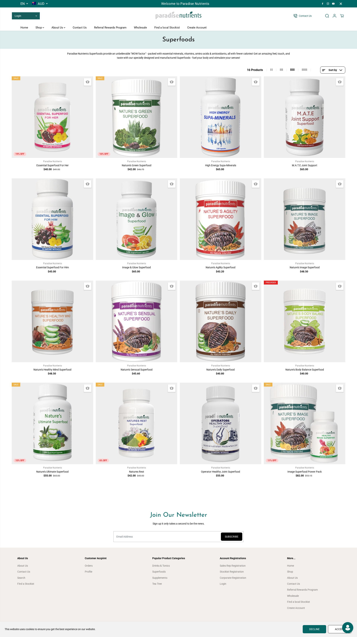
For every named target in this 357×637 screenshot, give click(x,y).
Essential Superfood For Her (52, 165)
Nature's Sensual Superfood (136, 369)
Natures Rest (136, 471)
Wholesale (140, 27)
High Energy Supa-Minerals (220, 165)
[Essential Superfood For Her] (52, 117)
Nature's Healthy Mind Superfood (52, 369)
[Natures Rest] (136, 423)
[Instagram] (328, 3)
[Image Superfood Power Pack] (304, 423)
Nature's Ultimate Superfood (52, 471)
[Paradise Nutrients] (178, 16)
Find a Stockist (25, 583)
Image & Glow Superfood (136, 267)
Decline (314, 629)
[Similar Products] (87, 82)
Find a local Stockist (167, 27)
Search (21, 577)
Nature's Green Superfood (136, 165)
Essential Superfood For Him (52, 267)
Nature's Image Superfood (305, 267)
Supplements (159, 577)
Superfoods (159, 571)
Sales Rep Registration (233, 565)
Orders (89, 565)
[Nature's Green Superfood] (136, 117)
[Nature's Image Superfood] (304, 219)
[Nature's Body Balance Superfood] (304, 321)
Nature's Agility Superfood (220, 267)
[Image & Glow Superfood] (136, 219)
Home (24, 27)
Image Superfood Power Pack (304, 471)
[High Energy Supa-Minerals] (220, 117)
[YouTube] (333, 3)
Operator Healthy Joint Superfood (220, 471)
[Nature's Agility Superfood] (220, 219)
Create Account (197, 27)
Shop (39, 27)
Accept (340, 629)
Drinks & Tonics (161, 565)
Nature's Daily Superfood (220, 369)
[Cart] (342, 15)
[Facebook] (322, 3)
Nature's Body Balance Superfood (304, 369)
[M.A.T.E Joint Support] (304, 117)
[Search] (327, 15)
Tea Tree (157, 583)
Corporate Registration (233, 577)
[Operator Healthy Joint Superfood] (220, 423)
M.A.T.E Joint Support (304, 165)
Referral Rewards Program (110, 27)
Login (223, 583)
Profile (88, 571)
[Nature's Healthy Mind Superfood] (52, 321)
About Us (58, 27)
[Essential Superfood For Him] (52, 219)
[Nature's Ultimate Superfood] (52, 423)
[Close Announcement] (341, 4)
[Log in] (334, 15)
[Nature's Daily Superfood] (220, 321)
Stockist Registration (232, 571)
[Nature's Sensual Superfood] (136, 321)
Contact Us (80, 27)
